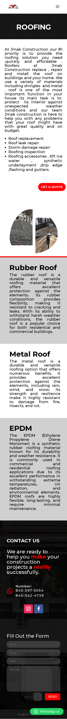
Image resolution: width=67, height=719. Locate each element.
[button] (47, 711)
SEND (52, 697)
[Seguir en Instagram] (28, 608)
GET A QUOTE (52, 187)
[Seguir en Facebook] (38, 608)
